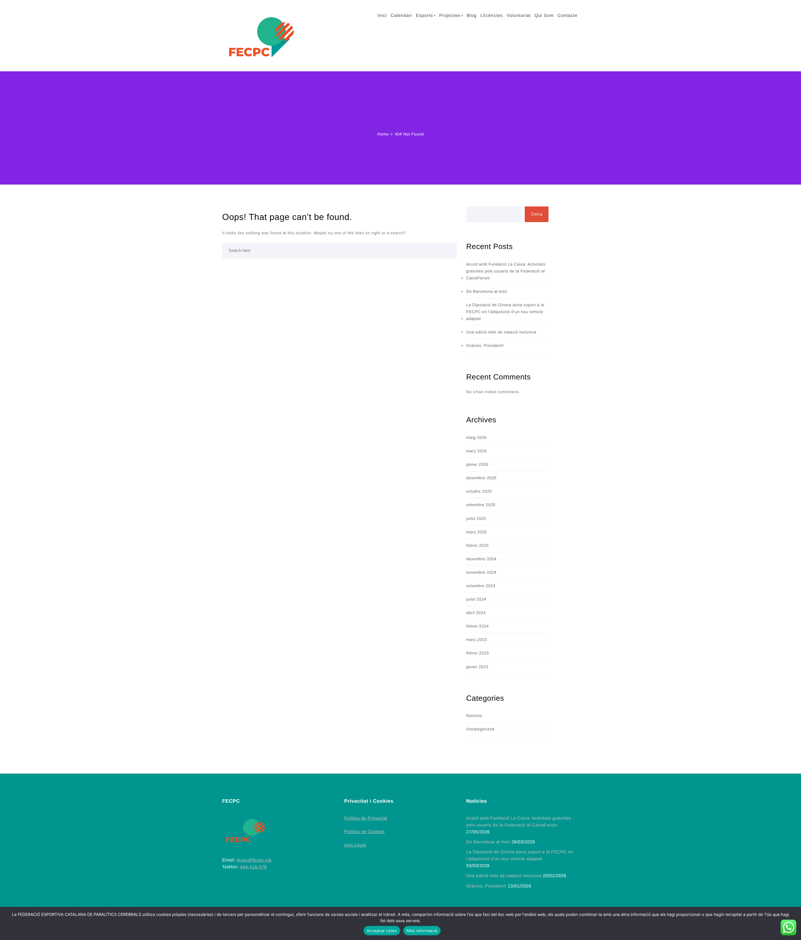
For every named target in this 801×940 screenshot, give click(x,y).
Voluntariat (519, 15)
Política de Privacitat (365, 818)
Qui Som (544, 15)
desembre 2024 (481, 558)
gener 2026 (477, 464)
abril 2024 (476, 612)
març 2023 (476, 639)
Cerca (537, 214)
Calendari (401, 15)
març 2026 (476, 451)
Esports (424, 15)
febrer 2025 (477, 545)
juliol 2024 (476, 599)
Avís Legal (355, 844)
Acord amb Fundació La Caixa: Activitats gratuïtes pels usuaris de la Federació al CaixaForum (505, 271)
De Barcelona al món (486, 291)
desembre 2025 (481, 477)
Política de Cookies (364, 831)
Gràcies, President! (485, 345)
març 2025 (476, 532)
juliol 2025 (476, 518)
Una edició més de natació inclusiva (501, 332)
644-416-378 (253, 866)
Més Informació (422, 930)
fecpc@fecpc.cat (254, 859)
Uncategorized (480, 729)
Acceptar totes (382, 930)
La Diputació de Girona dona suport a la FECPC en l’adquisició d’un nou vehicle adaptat (505, 311)
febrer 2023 (477, 653)
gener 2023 (477, 666)
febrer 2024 (477, 626)
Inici (382, 15)
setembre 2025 (480, 504)
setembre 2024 (480, 585)
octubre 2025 (479, 491)
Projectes (449, 15)
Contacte (568, 15)
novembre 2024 (481, 572)
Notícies (474, 715)
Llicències (491, 15)
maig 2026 (476, 437)
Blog (472, 15)
